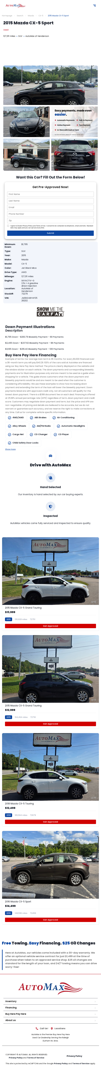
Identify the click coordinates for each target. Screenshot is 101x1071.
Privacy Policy (16, 1057)
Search (20, 15)
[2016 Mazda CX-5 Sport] (50, 877)
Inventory (10, 1001)
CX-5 (41, 15)
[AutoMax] (15, 6)
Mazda (31, 15)
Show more (10, 449)
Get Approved (50, 626)
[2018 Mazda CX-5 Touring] (50, 780)
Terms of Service (35, 1057)
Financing (11, 1007)
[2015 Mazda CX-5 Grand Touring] (50, 584)
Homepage (7, 15)
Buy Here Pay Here (15, 1013)
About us (10, 1020)
